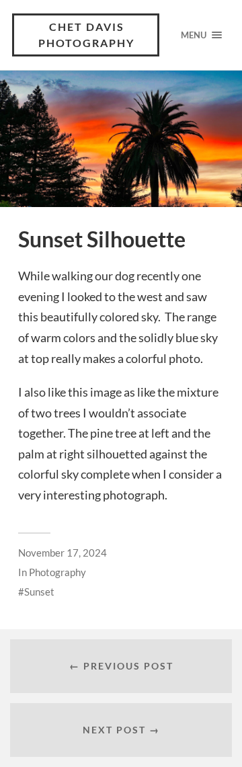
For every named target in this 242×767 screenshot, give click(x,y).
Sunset (39, 592)
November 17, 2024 (62, 553)
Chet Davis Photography (86, 34)
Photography (57, 572)
